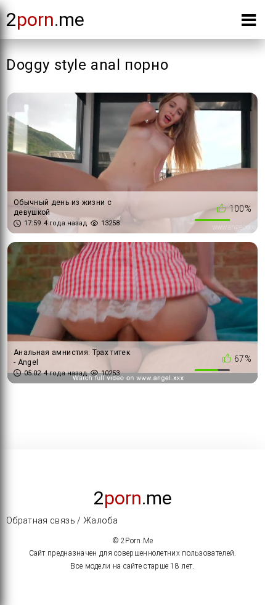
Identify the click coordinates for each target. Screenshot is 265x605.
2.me (45, 19)
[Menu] (249, 22)
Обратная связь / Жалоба (62, 520)
